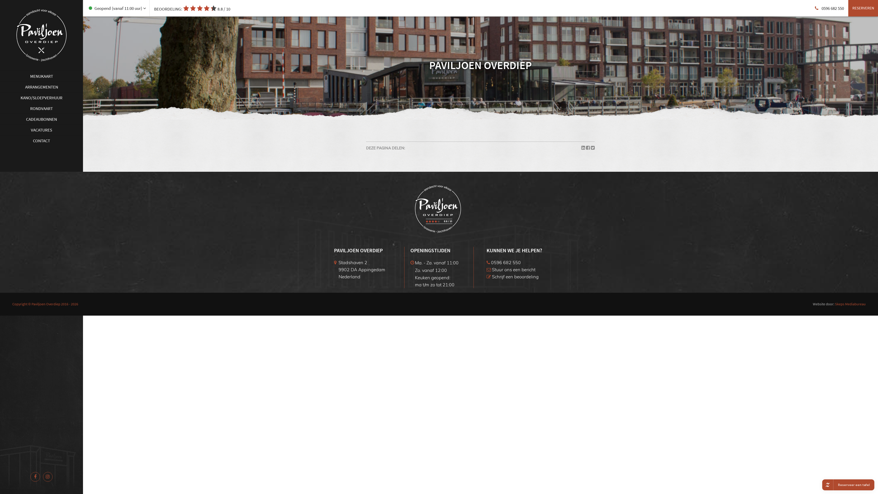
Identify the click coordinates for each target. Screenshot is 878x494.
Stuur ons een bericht (513, 269)
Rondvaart (41, 108)
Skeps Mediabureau (850, 304)
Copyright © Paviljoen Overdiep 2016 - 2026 (45, 304)
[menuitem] (41, 76)
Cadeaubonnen (41, 119)
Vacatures (41, 130)
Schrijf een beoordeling (515, 276)
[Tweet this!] (593, 147)
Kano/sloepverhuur (41, 98)
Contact (41, 141)
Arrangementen (41, 87)
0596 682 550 (505, 262)
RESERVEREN (863, 8)
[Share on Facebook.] (588, 147)
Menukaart (41, 76)
